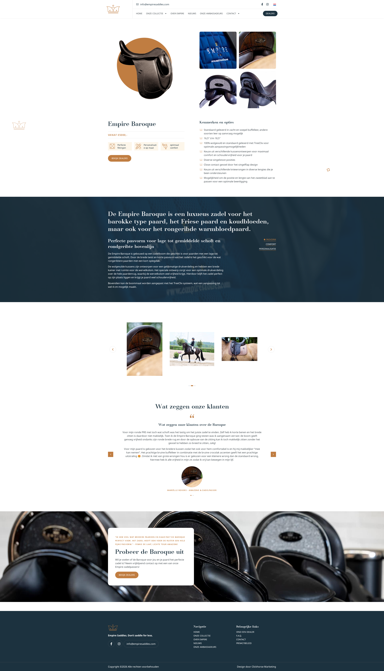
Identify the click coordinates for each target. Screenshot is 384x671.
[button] (113, 349)
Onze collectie (154, 13)
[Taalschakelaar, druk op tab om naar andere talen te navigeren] (275, 4)
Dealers (270, 13)
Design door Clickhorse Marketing (256, 666)
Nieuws (192, 13)
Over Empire (177, 13)
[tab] (250, 239)
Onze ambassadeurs (211, 13)
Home (139, 13)
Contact (231, 13)
